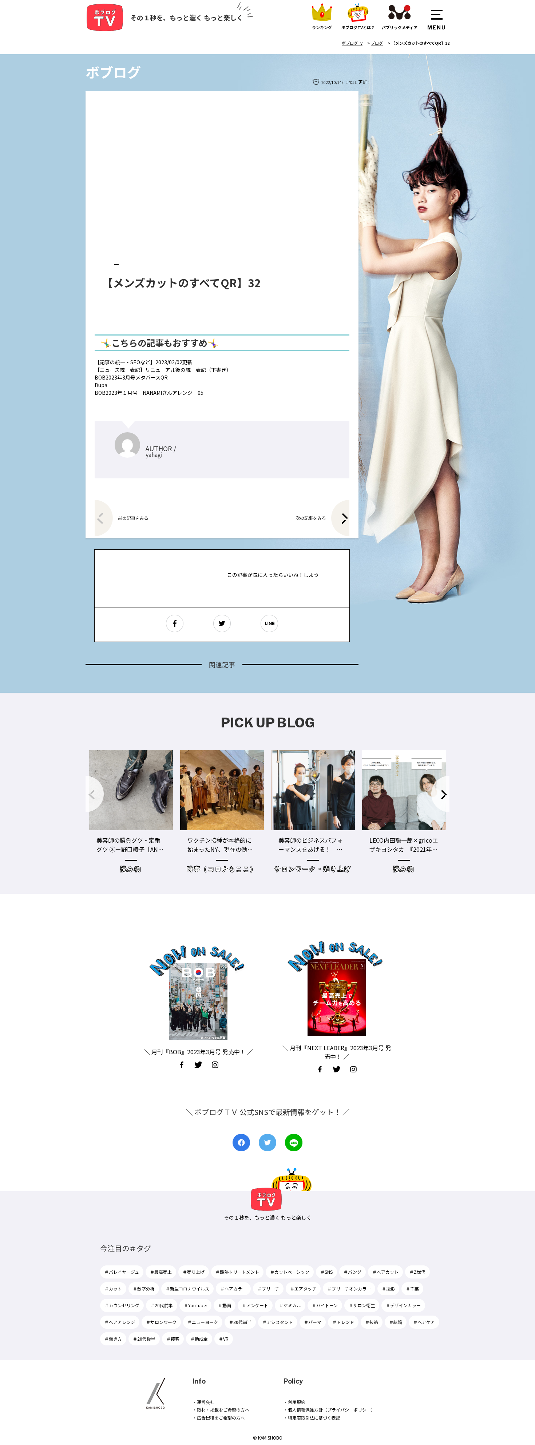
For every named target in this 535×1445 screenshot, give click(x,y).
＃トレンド (343, 1322)
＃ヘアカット (385, 1272)
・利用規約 (294, 1402)
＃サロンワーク (161, 1322)
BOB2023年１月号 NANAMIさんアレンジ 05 (149, 392)
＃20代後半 (144, 1339)
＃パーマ (312, 1322)
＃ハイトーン (325, 1305)
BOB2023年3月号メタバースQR (131, 377)
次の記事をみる (311, 518)
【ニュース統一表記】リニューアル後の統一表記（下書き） (163, 369)
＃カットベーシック (289, 1272)
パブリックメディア (399, 27)
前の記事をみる (133, 518)
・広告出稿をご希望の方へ (219, 1417)
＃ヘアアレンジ (119, 1322)
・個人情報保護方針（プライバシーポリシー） (329, 1409)
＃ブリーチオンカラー (349, 1288)
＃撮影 (388, 1288)
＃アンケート (255, 1305)
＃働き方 (113, 1339)
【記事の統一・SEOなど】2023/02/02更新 (144, 362)
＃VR (224, 1339)
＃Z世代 (417, 1272)
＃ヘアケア (424, 1322)
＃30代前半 (240, 1322)
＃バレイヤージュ (121, 1272)
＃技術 (371, 1322)
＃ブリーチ (268, 1288)
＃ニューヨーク (202, 1322)
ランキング (322, 27)
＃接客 (172, 1339)
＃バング (352, 1272)
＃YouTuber (195, 1305)
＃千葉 (412, 1288)
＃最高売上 (161, 1272)
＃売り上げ (194, 1272)
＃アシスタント (277, 1322)
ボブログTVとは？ (358, 27)
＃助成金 (199, 1339)
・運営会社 (203, 1402)
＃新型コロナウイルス (187, 1288)
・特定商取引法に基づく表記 (312, 1417)
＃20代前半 (161, 1305)
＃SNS (326, 1272)
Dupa (101, 385)
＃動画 (224, 1305)
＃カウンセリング (121, 1305)
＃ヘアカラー (233, 1288)
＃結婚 (395, 1322)
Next (440, 794)
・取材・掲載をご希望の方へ (221, 1409)
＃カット (113, 1288)
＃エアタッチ (303, 1288)
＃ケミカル (290, 1305)
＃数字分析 (144, 1288)
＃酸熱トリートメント (237, 1272)
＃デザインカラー (403, 1305)
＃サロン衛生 (362, 1305)
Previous (95, 794)
